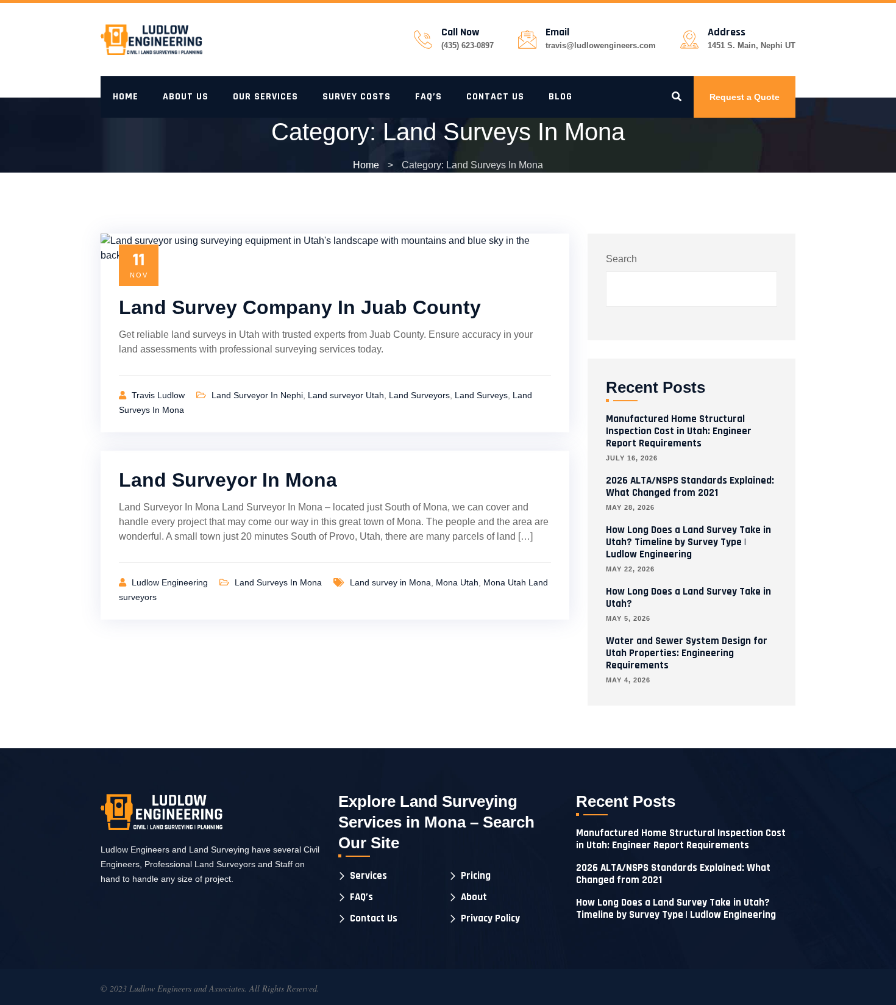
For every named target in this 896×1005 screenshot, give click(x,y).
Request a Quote (744, 97)
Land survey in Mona (390, 582)
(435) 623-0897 (467, 45)
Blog (560, 96)
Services (368, 876)
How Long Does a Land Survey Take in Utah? (688, 597)
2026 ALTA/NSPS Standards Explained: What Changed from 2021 (690, 486)
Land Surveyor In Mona (228, 480)
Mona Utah (457, 582)
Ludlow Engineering (171, 582)
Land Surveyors (419, 395)
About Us (185, 96)
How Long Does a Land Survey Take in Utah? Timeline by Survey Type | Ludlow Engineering (688, 542)
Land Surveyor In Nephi (257, 395)
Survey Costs (356, 96)
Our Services (265, 96)
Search (621, 259)
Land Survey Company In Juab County (300, 307)
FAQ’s (428, 96)
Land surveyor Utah (346, 395)
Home (125, 96)
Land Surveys (481, 395)
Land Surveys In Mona (278, 582)
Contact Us (495, 96)
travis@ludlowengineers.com (601, 45)
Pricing (476, 876)
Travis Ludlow (159, 395)
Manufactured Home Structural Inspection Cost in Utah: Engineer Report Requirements (679, 431)
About (474, 897)
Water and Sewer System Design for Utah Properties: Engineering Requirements (686, 653)
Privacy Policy (490, 918)
